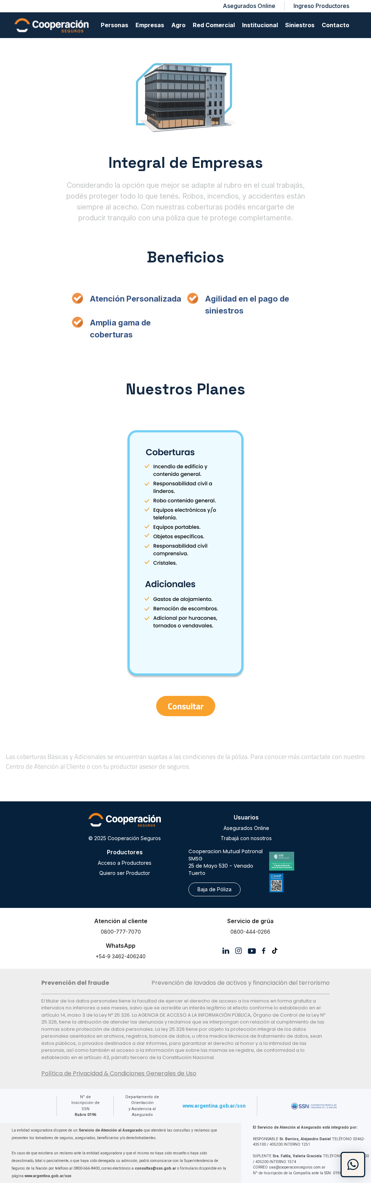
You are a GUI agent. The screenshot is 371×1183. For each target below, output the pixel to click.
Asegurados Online (246, 828)
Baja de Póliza (214, 889)
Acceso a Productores (124, 863)
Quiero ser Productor (124, 873)
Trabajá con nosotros (246, 838)
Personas (114, 25)
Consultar (186, 706)
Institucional (260, 25)
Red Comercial (214, 25)
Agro (178, 25)
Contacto (335, 25)
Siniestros (299, 25)
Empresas (150, 25)
